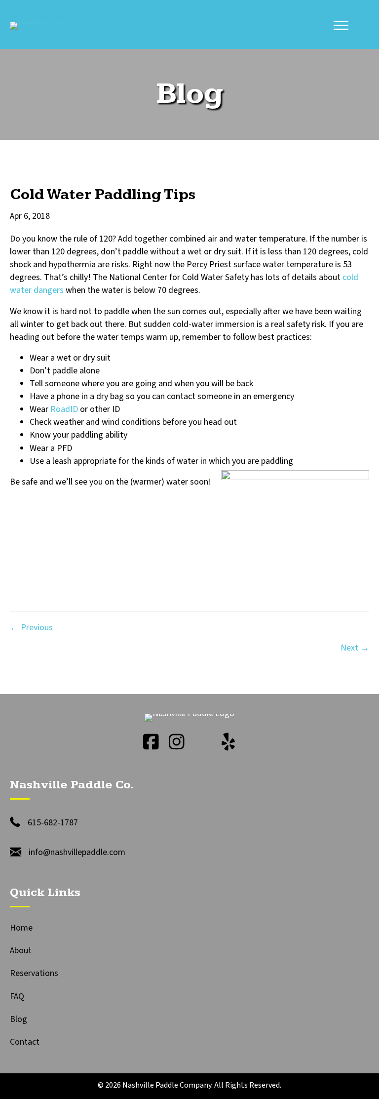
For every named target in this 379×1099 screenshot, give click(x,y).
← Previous (31, 627)
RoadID (64, 409)
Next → (355, 648)
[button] (151, 742)
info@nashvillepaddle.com (77, 852)
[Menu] (341, 25)
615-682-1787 (53, 822)
